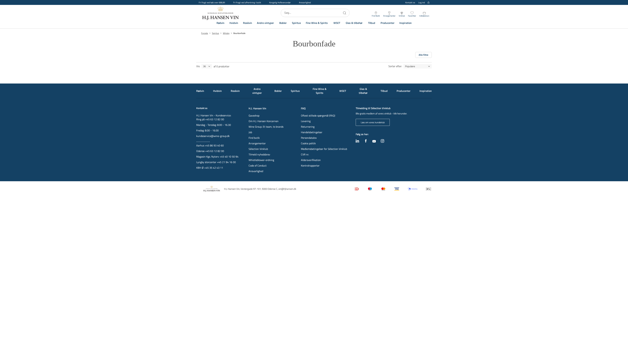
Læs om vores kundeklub (373, 122)
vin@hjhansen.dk (287, 189)
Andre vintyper (265, 23)
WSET (336, 23)
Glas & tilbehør (354, 23)
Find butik (254, 138)
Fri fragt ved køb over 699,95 (212, 2)
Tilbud (371, 23)
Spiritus (296, 23)
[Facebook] (366, 142)
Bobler (283, 23)
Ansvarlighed (305, 2)
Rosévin (247, 23)
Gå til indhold (9, 3)
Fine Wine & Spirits (317, 23)
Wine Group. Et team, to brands (266, 127)
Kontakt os (410, 2)
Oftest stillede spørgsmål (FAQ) (318, 116)
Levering (306, 121)
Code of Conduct (258, 166)
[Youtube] (374, 141)
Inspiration (405, 23)
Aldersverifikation (311, 160)
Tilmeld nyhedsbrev (259, 154)
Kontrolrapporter (310, 166)
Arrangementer (257, 143)
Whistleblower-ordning (261, 160)
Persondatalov (309, 138)
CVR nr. (305, 154)
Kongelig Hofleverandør (280, 2)
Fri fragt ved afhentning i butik (247, 2)
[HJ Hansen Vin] (221, 12)
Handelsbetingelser (311, 132)
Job (250, 132)
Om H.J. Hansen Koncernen (264, 121)
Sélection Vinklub (258, 149)
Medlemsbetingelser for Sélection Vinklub (324, 149)
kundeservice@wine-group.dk (213, 136)
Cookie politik (308, 143)
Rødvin (220, 23)
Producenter (387, 23)
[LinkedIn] (357, 142)
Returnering (307, 127)
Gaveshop (254, 116)
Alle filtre (423, 55)
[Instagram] (382, 142)
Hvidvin (233, 23)
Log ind (421, 2)
